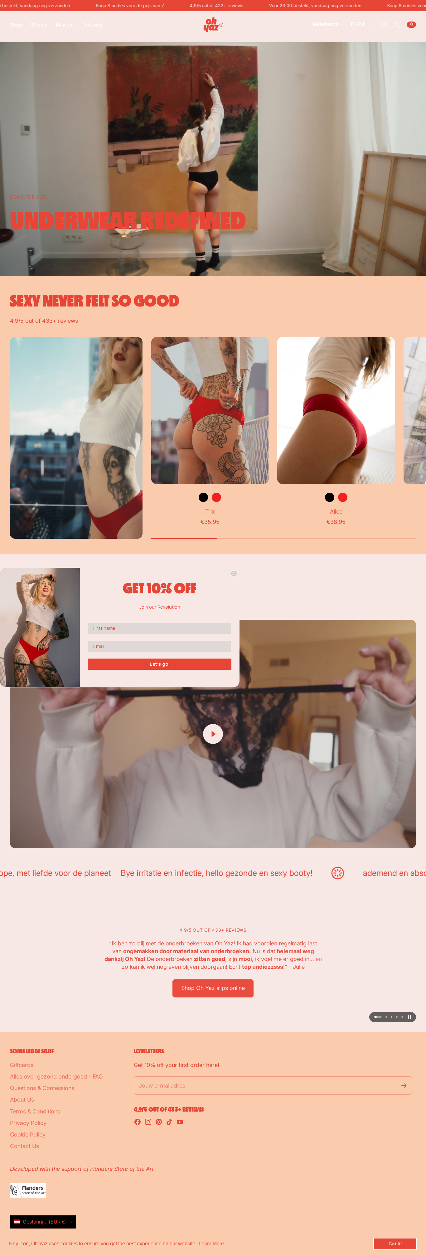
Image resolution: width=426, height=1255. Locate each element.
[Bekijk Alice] (336, 410)
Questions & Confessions (42, 1088)
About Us (22, 1099)
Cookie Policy (28, 1134)
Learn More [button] (211, 1243)
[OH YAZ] (213, 24)
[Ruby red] (216, 497)
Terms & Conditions (35, 1111)
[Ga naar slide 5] (402, 1017)
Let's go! (160, 664)
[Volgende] (408, 431)
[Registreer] (404, 1085)
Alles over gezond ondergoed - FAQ (56, 1076)
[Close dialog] (234, 573)
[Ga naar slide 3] (391, 1017)
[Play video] (213, 734)
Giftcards (21, 1065)
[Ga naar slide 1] (375, 1017)
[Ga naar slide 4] (397, 1017)
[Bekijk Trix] (210, 410)
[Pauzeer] (409, 1017)
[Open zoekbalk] (384, 24)
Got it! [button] (395, 1243)
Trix (210, 511)
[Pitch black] (203, 497)
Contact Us (24, 1146)
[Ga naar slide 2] (383, 1017)
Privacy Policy (28, 1123)
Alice (336, 511)
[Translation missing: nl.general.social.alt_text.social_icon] (137, 1122)
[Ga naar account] (396, 24)
